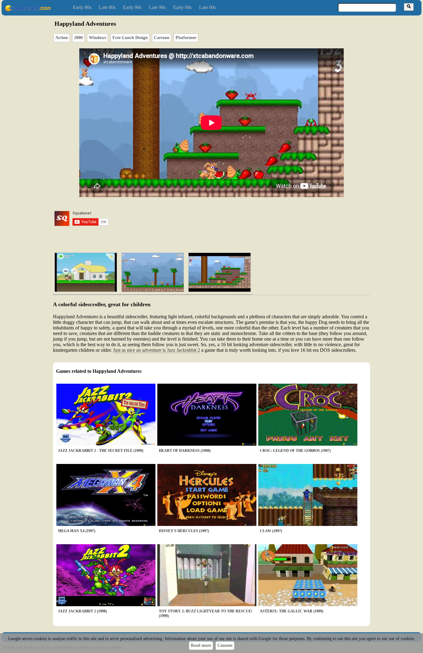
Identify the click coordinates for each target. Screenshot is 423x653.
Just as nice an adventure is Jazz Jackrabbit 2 (156, 350)
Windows (97, 37)
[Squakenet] (28, 10)
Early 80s (82, 7)
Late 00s (207, 7)
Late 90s (157, 7)
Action (61, 37)
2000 (78, 37)
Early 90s (132, 7)
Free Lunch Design (130, 37)
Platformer (186, 37)
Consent (225, 645)
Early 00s (182, 7)
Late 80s (107, 7)
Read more (201, 645)
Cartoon (161, 37)
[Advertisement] (229, 218)
